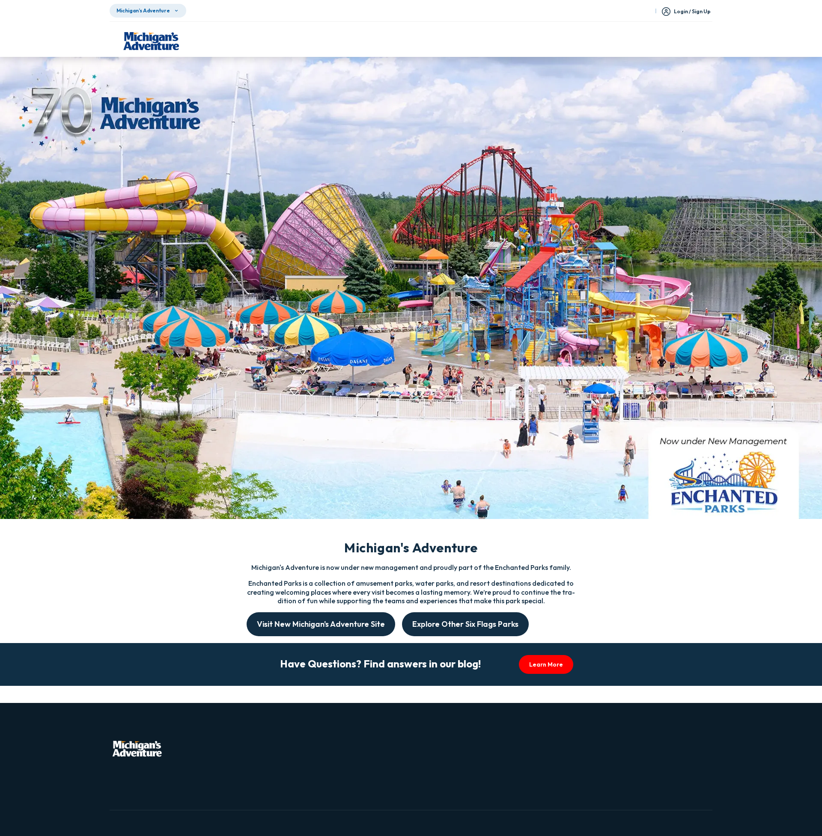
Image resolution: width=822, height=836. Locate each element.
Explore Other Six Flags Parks (465, 624)
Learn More (546, 664)
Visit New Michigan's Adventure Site (321, 624)
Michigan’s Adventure (143, 10)
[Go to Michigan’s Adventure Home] (151, 41)
